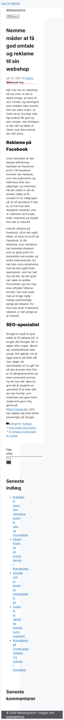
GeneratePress (15, 716)
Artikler (27, 423)
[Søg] (8, 462)
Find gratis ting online (22, 427)
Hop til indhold (10, 3)
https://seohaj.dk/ (17, 409)
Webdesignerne (15, 10)
